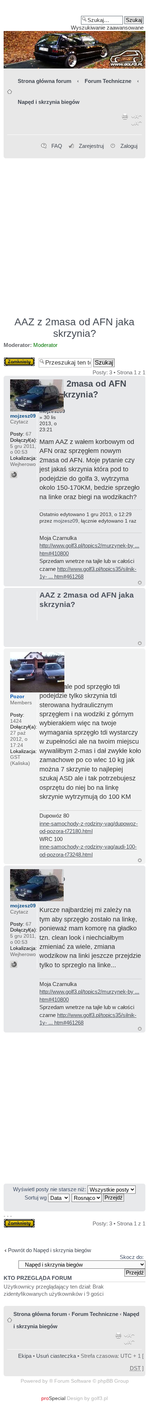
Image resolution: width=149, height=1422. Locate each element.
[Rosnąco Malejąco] (98, 1197)
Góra (140, 583)
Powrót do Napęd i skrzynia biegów (49, 1250)
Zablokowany (19, 360)
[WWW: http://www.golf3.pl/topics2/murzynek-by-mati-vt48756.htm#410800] (13, 474)
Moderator (45, 345)
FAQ (56, 146)
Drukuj (125, 121)
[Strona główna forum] (74, 37)
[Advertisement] (74, 234)
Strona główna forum (44, 81)
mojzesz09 (66, 521)
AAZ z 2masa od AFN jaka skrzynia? (74, 327)
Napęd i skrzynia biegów (49, 102)
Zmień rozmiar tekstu (136, 121)
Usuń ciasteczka (56, 1356)
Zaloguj (128, 146)
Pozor (17, 696)
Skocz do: (132, 1257)
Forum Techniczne (108, 81)
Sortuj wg (36, 1197)
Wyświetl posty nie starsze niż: (50, 1189)
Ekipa (24, 1356)
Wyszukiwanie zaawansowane (107, 28)
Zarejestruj (91, 146)
